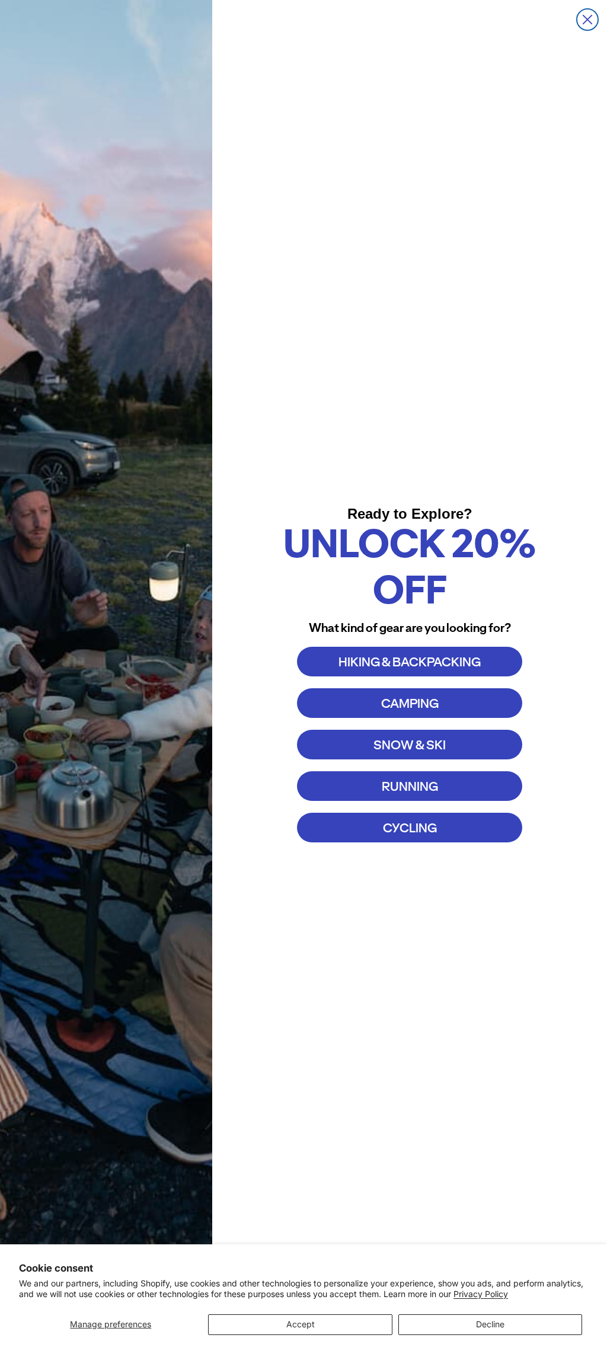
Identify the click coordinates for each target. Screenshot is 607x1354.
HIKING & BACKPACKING (409, 661)
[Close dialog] (587, 19)
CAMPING (410, 703)
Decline (490, 1324)
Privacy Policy (480, 1294)
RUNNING (410, 786)
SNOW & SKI (409, 744)
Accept (300, 1324)
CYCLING (410, 827)
